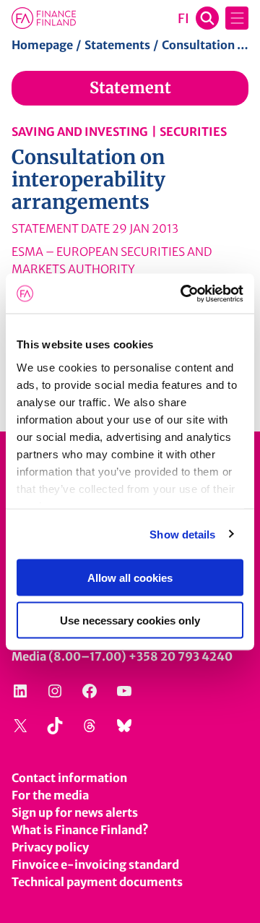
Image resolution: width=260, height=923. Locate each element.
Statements (117, 45)
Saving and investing (80, 131)
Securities (193, 131)
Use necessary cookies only (130, 620)
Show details (182, 534)
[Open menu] (236, 18)
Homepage (42, 45)
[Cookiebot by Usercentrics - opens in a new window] (183, 293)
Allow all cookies (130, 578)
